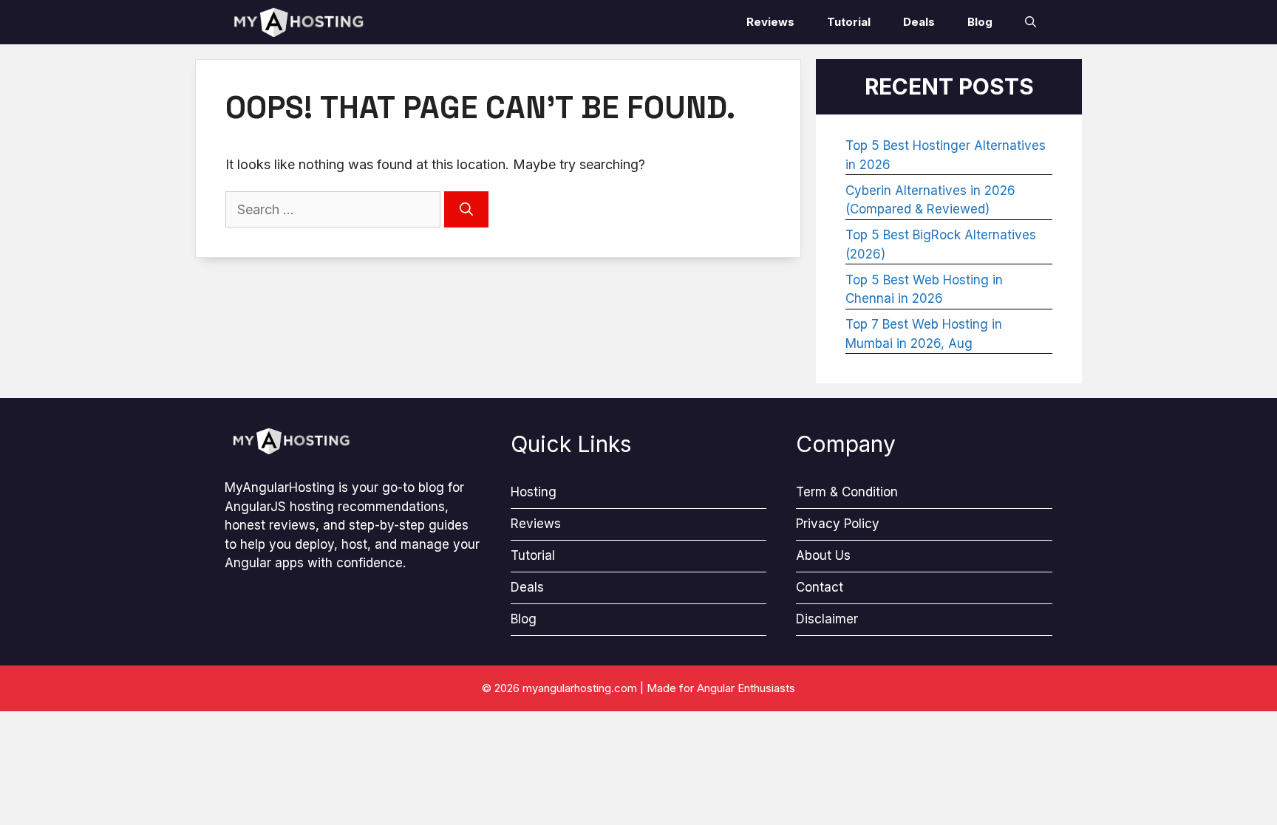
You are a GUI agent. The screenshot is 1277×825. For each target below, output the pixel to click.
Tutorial (849, 22)
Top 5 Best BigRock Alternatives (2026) (940, 244)
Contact (819, 587)
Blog (979, 22)
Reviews (770, 22)
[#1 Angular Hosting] (298, 22)
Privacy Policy (837, 523)
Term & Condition (847, 492)
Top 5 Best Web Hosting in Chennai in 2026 (924, 290)
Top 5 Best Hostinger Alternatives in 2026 (945, 155)
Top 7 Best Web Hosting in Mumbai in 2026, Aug (923, 334)
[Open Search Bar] (1030, 22)
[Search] (466, 209)
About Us (823, 555)
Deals (919, 22)
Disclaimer (827, 619)
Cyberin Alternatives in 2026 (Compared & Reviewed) (930, 200)
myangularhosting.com (579, 688)
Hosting (533, 492)
